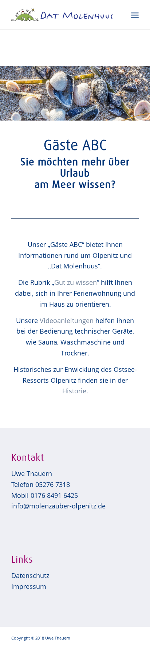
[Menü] (135, 14)
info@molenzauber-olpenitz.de (58, 506)
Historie (74, 390)
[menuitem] (135, 14)
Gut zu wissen (75, 282)
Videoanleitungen (67, 320)
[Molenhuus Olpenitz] (62, 14)
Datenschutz (30, 575)
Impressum (28, 586)
